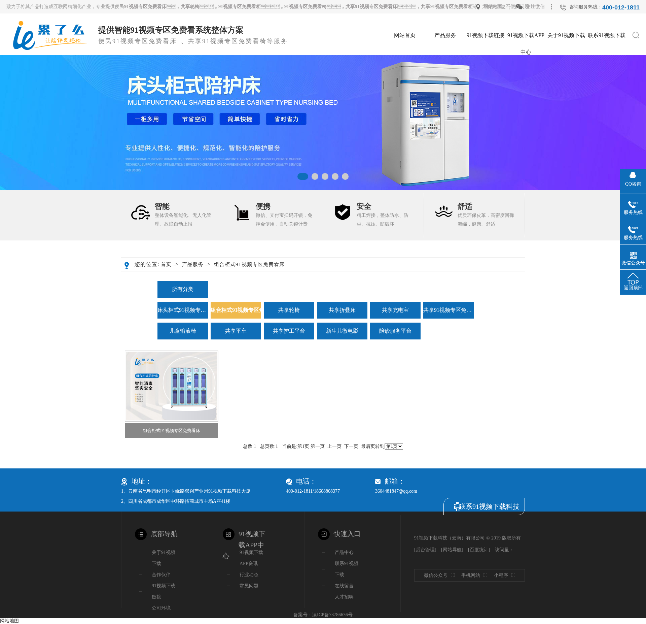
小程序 (501, 575)
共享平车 (236, 331)
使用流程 (445, 141)
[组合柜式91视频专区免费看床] (171, 386)
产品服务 (445, 35)
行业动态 (526, 72)
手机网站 (470, 575)
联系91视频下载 (606, 35)
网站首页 (405, 35)
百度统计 (479, 549)
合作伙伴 (566, 90)
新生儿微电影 (342, 331)
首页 (166, 264)
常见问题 (249, 585)
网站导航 (452, 549)
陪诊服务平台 (395, 331)
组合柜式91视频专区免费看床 (445, 75)
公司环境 (566, 72)
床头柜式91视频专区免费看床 (445, 58)
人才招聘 (606, 55)
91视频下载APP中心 (525, 38)
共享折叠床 (445, 107)
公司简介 (566, 55)
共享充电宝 (445, 124)
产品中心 (344, 552)
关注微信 (535, 6)
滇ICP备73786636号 (332, 614)
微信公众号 (435, 575)
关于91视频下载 (566, 35)
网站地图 (492, 6)
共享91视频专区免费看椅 (448, 310)
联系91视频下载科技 (489, 506)
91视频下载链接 (485, 35)
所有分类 (182, 289)
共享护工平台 (289, 331)
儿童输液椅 (182, 331)
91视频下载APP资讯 (251, 558)
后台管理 (425, 549)
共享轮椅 (445, 90)
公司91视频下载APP (526, 58)
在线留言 (606, 72)
